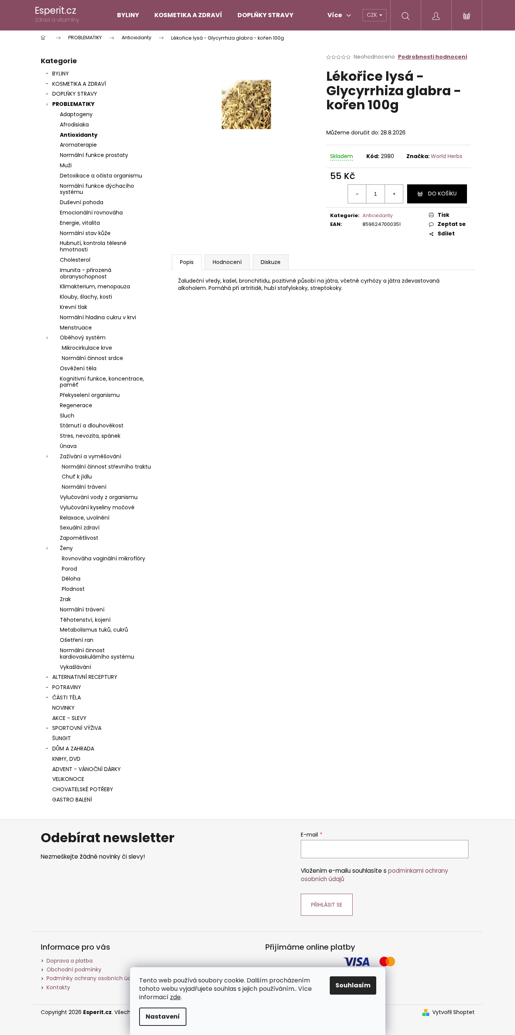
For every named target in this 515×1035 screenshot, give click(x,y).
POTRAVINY (66, 687)
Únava (68, 446)
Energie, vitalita (80, 223)
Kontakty (58, 987)
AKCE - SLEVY (69, 718)
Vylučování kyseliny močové (97, 507)
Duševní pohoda (81, 202)
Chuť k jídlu (77, 476)
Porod (69, 569)
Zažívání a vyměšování (90, 456)
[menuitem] (128, 15)
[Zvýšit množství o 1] (394, 194)
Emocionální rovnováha (91, 212)
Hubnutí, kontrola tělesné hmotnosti (93, 246)
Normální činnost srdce (92, 358)
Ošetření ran (76, 640)
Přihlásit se (326, 905)
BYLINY (60, 73)
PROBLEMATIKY (73, 104)
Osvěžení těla (78, 368)
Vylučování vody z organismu (99, 497)
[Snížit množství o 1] (357, 194)
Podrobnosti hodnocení (432, 57)
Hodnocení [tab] (227, 262)
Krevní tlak (73, 307)
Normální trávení (84, 487)
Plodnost (73, 589)
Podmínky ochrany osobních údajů (93, 978)
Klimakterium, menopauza (95, 286)
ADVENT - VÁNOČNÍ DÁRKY (86, 769)
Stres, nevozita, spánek (90, 436)
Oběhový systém (83, 337)
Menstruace (76, 327)
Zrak (65, 599)
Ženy (66, 548)
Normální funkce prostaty (94, 155)
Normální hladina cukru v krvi (98, 317)
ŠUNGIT (61, 738)
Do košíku (442, 193)
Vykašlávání (75, 667)
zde (175, 997)
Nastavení (163, 1016)
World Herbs (446, 156)
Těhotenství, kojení (85, 620)
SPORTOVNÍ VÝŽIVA (76, 728)
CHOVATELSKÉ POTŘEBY (82, 789)
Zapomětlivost (79, 538)
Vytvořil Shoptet (453, 1012)
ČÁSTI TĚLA (66, 697)
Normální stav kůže (85, 233)
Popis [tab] (187, 262)
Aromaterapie (78, 145)
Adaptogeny (76, 114)
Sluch (67, 415)
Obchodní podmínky (74, 969)
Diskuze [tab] (271, 262)
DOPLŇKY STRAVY (74, 94)
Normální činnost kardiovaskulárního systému (97, 653)
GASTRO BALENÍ (72, 799)
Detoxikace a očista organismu (101, 175)
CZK (373, 15)
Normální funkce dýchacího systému (97, 189)
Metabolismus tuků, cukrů (94, 629)
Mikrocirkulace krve (87, 348)
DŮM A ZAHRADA (73, 748)
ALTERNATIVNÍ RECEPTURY (84, 677)
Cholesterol (75, 260)
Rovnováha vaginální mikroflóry (103, 558)
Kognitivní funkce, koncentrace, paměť (102, 382)
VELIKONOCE (68, 779)
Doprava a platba (70, 961)
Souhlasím (353, 985)
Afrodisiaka (74, 124)
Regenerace (76, 405)
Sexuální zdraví (79, 527)
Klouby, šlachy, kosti (86, 297)
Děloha (71, 578)
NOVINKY (63, 708)
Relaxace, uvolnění (84, 517)
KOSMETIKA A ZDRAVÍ (79, 84)
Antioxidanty (79, 135)
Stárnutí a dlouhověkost (92, 425)
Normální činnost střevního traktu (106, 466)
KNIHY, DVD (66, 759)
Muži (66, 165)
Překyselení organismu (90, 395)
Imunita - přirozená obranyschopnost (85, 273)
